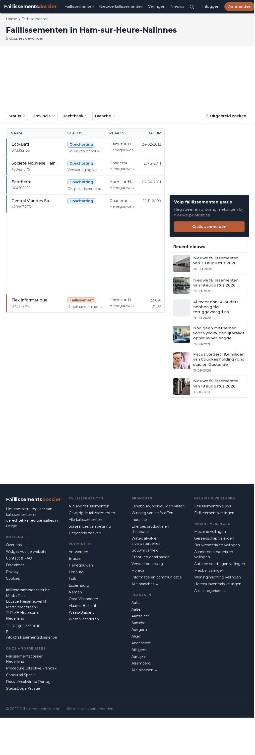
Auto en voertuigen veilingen (219, 564)
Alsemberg (141, 663)
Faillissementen (79, 6)
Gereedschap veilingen (214, 538)
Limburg (76, 572)
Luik (72, 578)
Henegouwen (81, 565)
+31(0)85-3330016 (25, 626)
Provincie (42, 115)
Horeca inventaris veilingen (217, 584)
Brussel (75, 558)
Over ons (14, 545)
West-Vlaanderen (84, 619)
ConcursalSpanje (21, 675)
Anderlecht (141, 643)
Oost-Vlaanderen (83, 599)
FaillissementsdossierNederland (24, 659)
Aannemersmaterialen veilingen (213, 554)
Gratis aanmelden (209, 226)
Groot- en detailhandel (150, 557)
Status (15, 115)
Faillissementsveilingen (214, 513)
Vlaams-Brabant (82, 605)
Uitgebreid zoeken (228, 115)
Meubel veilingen (209, 570)
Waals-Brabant (81, 612)
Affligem (139, 650)
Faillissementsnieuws (212, 506)
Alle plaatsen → (144, 670)
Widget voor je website (26, 551)
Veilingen (156, 6)
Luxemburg (79, 585)
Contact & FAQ (19, 558)
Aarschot (139, 623)
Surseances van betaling (90, 526)
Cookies (13, 578)
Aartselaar (140, 616)
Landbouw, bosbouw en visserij (158, 506)
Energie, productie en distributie (150, 529)
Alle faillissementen (85, 519)
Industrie (139, 519)
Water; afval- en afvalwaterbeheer (146, 541)
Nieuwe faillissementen (121, 6)
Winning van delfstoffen (152, 513)
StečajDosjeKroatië (23, 688)
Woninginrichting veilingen (217, 577)
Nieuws (177, 6)
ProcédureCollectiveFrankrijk (31, 668)
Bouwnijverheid (144, 550)
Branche (103, 115)
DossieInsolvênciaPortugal (29, 681)
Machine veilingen (210, 531)
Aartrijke (138, 656)
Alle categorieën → (210, 590)
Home (11, 19)
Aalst (135, 602)
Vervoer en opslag (147, 564)
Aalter (136, 609)
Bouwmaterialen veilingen (217, 545)
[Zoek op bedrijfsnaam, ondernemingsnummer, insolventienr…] (191, 6)
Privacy (12, 571)
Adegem (139, 629)
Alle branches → (145, 584)
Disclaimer (15, 565)
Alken (136, 636)
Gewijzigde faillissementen (92, 513)
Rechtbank (73, 115)
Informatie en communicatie (156, 577)
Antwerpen (78, 552)
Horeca (137, 570)
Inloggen (210, 6)
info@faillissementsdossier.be (31, 637)
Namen (75, 592)
